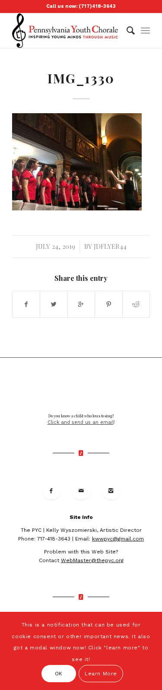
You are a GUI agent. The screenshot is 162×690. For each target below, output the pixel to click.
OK (59, 674)
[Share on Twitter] (53, 304)
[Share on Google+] (81, 304)
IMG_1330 (81, 78)
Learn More (101, 674)
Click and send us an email (81, 422)
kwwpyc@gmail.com (118, 539)
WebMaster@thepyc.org (92, 560)
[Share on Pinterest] (108, 304)
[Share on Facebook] (26, 304)
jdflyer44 (110, 246)
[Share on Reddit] (136, 304)
